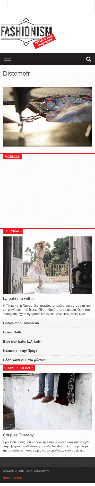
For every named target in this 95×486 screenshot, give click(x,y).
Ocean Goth (12, 332)
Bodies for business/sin (21, 323)
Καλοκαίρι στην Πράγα (20, 351)
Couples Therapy (18, 435)
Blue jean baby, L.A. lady (22, 341)
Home (6, 477)
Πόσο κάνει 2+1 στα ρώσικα (24, 360)
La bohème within (19, 298)
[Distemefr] (47, 145)
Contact (17, 477)
